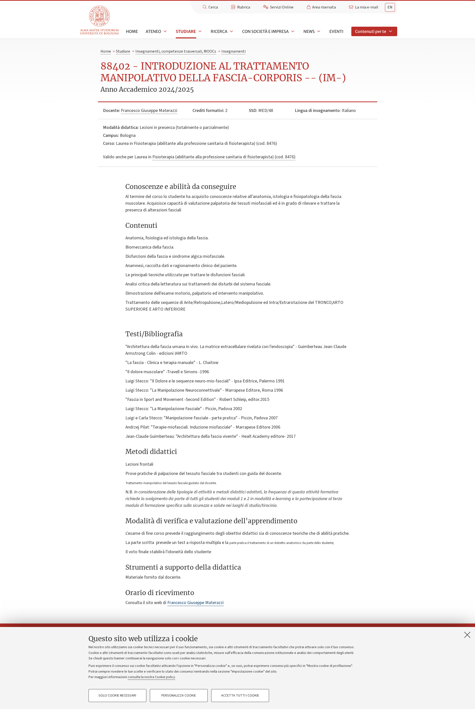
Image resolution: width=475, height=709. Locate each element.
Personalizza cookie (178, 695)
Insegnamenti (233, 51)
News (309, 31)
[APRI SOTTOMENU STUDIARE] (199, 31)
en (389, 7)
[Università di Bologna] (100, 20)
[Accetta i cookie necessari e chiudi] (467, 635)
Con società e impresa (265, 31)
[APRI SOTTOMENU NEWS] (318, 31)
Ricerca (219, 31)
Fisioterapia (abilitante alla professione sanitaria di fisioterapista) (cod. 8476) (223, 157)
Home (132, 31)
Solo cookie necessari (117, 695)
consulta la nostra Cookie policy (151, 677)
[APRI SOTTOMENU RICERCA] (230, 31)
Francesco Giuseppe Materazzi (149, 110)
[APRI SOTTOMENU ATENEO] (164, 31)
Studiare (186, 31)
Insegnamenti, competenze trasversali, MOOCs (175, 51)
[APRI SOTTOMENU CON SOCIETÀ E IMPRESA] (292, 31)
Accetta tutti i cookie (240, 695)
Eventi (336, 31)
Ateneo (153, 31)
